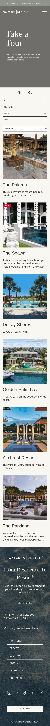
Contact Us (16, 678)
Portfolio (16, 640)
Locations (16, 655)
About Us (15, 670)
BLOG (13, 663)
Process (14, 648)
